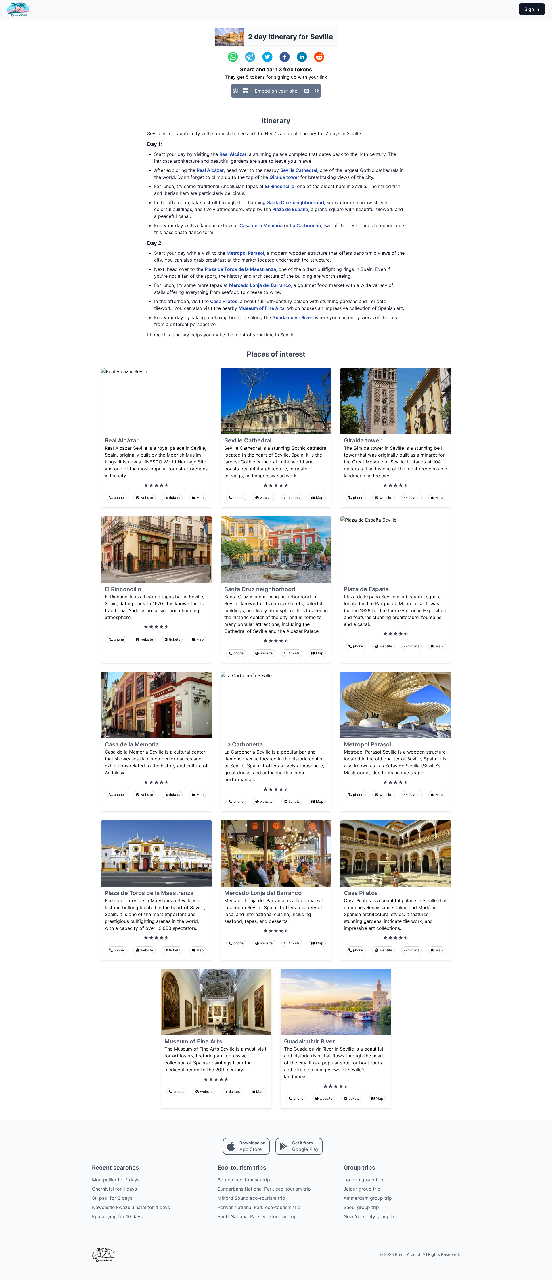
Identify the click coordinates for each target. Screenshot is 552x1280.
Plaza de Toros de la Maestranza (240, 269)
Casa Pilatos (223, 301)
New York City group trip (371, 1216)
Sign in (531, 9)
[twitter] (267, 57)
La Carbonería (305, 225)
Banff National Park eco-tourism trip (257, 1216)
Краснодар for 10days (117, 1216)
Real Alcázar (232, 154)
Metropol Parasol (245, 253)
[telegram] (250, 57)
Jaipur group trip (362, 1189)
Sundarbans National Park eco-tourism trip (264, 1189)
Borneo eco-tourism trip (244, 1180)
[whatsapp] (232, 57)
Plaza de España (290, 209)
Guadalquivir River (292, 317)
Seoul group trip (361, 1207)
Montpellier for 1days (115, 1180)
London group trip (363, 1180)
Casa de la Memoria (261, 225)
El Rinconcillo (279, 186)
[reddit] (319, 57)
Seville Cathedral (298, 170)
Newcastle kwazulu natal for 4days (131, 1207)
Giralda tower (284, 177)
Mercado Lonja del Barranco (260, 285)
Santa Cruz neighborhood (295, 202)
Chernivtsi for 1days (114, 1189)
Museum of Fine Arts (262, 308)
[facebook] (284, 57)
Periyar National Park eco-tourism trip (259, 1207)
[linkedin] (301, 57)
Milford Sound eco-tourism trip (251, 1198)
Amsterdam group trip (368, 1198)
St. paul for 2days (112, 1198)
